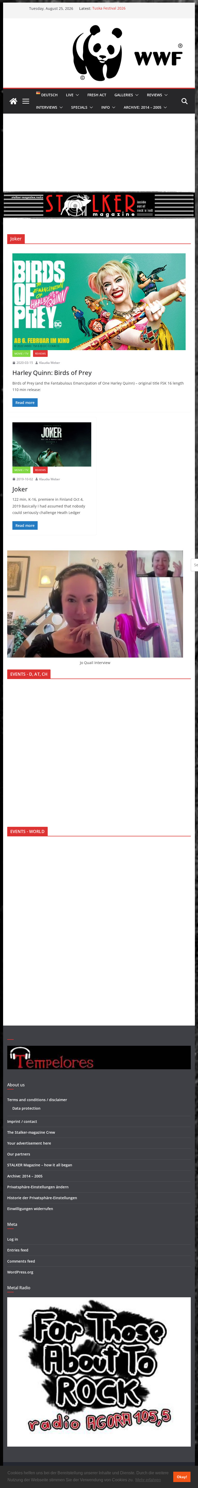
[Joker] (51, 444)
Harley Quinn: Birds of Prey (52, 372)
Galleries (123, 94)
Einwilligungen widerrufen (30, 1208)
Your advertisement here (29, 1143)
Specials (79, 107)
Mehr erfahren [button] (148, 1480)
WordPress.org (20, 1272)
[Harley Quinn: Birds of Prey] (99, 301)
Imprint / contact (22, 1121)
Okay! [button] (182, 1477)
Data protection (26, 1108)
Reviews (154, 94)
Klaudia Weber (49, 362)
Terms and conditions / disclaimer (37, 1099)
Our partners (18, 1154)
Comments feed (21, 1261)
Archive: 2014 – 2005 (142, 107)
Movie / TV (21, 353)
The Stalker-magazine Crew (31, 1132)
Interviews (46, 107)
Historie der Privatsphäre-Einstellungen (42, 1197)
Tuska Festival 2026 (109, 8)
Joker (20, 489)
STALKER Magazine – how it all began (39, 1164)
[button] (76, 95)
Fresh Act (96, 94)
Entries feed (17, 1250)
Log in (12, 1239)
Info (105, 107)
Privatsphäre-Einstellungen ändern (38, 1186)
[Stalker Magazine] (13, 101)
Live (69, 94)
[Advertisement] (99, 152)
